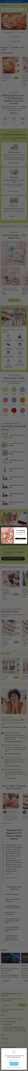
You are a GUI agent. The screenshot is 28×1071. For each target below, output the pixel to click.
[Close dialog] (26, 528)
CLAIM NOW (20, 538)
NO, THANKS (20, 540)
